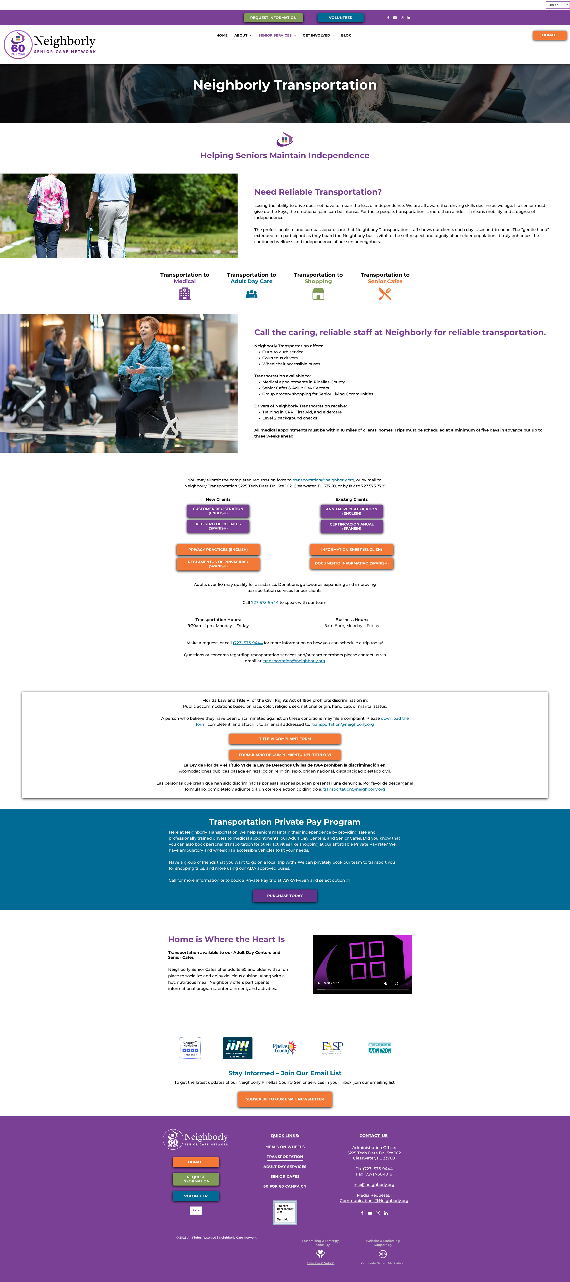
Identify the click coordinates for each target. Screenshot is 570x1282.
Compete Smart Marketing (383, 1263)
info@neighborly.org (374, 1184)
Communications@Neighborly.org (374, 1200)
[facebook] (388, 18)
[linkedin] (408, 18)
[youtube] (395, 18)
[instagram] (401, 18)
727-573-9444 (265, 602)
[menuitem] (222, 35)
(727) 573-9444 (248, 642)
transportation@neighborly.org (323, 480)
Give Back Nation (320, 1263)
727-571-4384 (296, 880)
